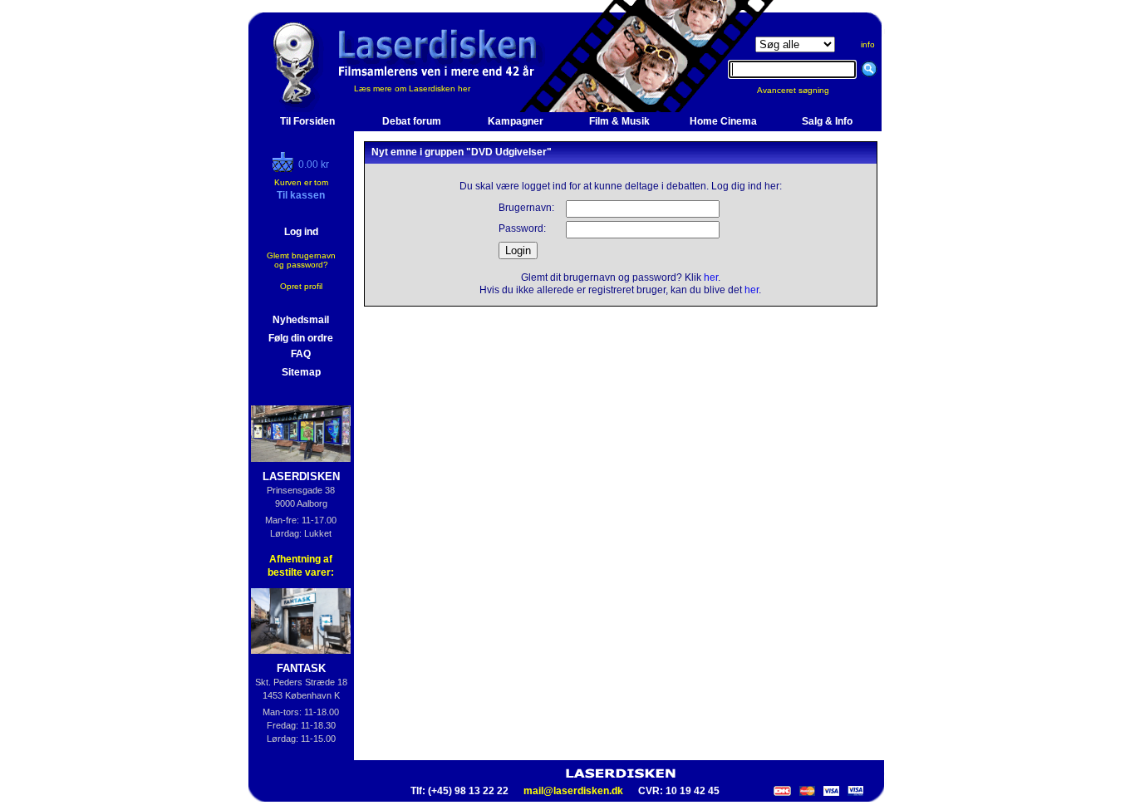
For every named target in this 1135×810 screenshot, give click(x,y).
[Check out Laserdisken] (285, 168)
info (868, 44)
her (711, 277)
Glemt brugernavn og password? (301, 260)
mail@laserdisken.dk (573, 791)
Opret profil (301, 286)
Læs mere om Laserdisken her (412, 88)
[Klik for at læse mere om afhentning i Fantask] (301, 621)
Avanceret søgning (803, 90)
